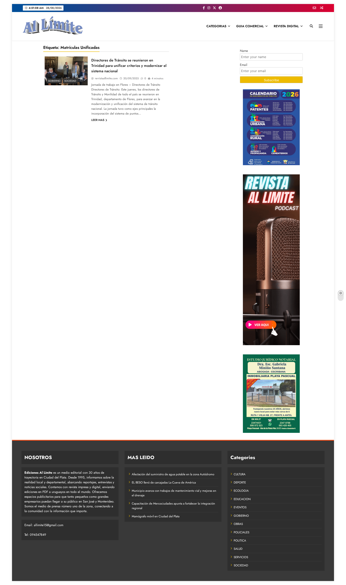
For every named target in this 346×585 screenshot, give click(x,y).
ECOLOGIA (241, 491)
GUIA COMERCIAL (250, 26)
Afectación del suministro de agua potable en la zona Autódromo (173, 474)
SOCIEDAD (70, 81)
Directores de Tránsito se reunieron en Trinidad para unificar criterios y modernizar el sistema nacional (128, 65)
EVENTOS (240, 507)
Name (244, 50)
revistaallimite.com (106, 78)
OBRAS (238, 524)
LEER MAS (97, 120)
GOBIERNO (54, 81)
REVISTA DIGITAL (286, 26)
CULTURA (239, 474)
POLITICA (240, 540)
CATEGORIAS (216, 26)
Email (243, 64)
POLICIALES (241, 532)
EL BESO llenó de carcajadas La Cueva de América (164, 482)
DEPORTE (240, 482)
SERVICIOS (241, 557)
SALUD (238, 549)
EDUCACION (242, 499)
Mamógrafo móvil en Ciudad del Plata (155, 516)
